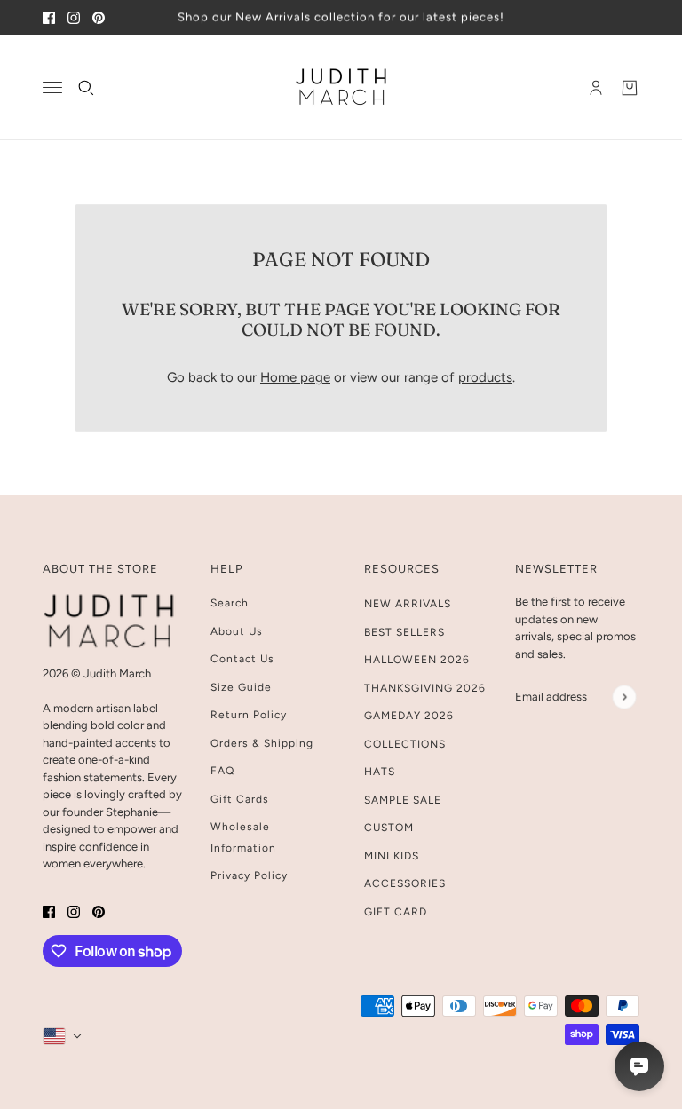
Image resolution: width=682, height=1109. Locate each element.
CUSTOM (389, 827)
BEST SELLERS (404, 632)
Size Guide (241, 687)
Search (229, 603)
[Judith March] (341, 87)
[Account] (596, 87)
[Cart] (629, 87)
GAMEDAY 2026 (409, 715)
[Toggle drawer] (52, 87)
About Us (236, 631)
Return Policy (248, 715)
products (485, 377)
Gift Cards (239, 799)
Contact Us (242, 659)
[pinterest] (98, 17)
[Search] (86, 87)
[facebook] (49, 17)
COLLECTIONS (405, 744)
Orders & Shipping (261, 743)
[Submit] (624, 697)
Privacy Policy (249, 875)
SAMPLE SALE (402, 800)
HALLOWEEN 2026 (417, 660)
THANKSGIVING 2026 (425, 688)
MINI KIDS (391, 856)
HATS (379, 771)
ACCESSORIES (405, 883)
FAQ (222, 770)
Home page (295, 377)
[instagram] (73, 17)
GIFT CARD (395, 912)
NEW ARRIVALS (407, 604)
